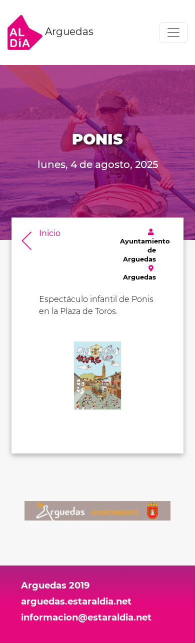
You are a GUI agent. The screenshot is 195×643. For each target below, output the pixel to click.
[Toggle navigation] (174, 32)
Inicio (49, 233)
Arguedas (68, 32)
